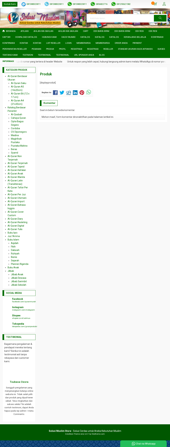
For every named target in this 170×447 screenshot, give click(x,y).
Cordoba (15, 128)
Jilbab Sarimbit (19, 281)
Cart (85, 31)
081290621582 (123, 4)
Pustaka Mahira (19, 145)
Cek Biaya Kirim (101, 31)
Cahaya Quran (18, 118)
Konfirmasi (157, 37)
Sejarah (15, 260)
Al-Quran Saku (18, 83)
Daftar (6, 37)
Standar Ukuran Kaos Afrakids (135, 49)
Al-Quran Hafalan (17, 170)
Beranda (10, 31)
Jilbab (11, 271)
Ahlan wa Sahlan (68, 31)
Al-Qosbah (16, 114)
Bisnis (14, 257)
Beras (14, 149)
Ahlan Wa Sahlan (43, 31)
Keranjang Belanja (135, 37)
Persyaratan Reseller (14, 49)
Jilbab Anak (17, 274)
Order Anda (121, 43)
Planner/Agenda (19, 264)
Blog (102, 55)
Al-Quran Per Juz (17, 194)
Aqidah (14, 243)
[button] (160, 18)
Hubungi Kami (49, 37)
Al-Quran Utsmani (17, 198)
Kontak (24, 43)
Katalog (85, 37)
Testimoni (28, 55)
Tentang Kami (10, 55)
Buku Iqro (12, 232)
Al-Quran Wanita (16, 177)
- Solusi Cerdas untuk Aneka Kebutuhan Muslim (85, 431)
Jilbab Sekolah (18, 285)
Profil (62, 49)
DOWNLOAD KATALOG (26, 37)
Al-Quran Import (16, 201)
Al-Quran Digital (16, 225)
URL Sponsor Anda (84, 55)
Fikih (13, 246)
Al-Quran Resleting (17, 222)
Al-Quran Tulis (15, 229)
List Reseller (53, 43)
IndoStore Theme (72, 434)
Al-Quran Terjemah (18, 163)
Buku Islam (13, 239)
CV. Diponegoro (19, 132)
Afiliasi (25, 31)
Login (68, 43)
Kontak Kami (10, 4)
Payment (137, 43)
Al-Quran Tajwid (16, 166)
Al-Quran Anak (15, 173)
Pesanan (36, 49)
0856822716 (101, 4)
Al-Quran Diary (15, 218)
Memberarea (84, 43)
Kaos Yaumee (69, 37)
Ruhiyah (15, 253)
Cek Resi (139, 31)
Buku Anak (13, 267)
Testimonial (44, 55)
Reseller (108, 49)
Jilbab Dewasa (18, 278)
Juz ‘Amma (14, 236)
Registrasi (76, 49)
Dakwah (15, 250)
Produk (50, 49)
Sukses (161, 49)
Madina (15, 135)
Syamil (14, 152)
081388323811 (34, 4)
